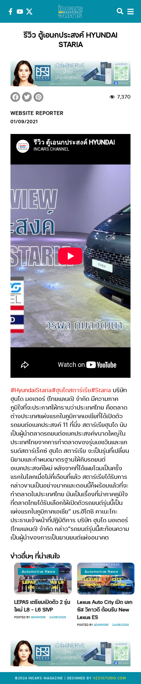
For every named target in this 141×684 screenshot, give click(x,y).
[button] (15, 97)
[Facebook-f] (10, 11)
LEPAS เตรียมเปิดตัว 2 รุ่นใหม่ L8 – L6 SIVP (41, 605)
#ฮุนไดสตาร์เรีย (71, 390)
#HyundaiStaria (31, 390)
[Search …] (120, 11)
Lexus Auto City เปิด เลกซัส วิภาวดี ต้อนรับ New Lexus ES (103, 609)
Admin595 (36, 617)
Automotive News (37, 571)
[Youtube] (20, 11)
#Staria (101, 390)
